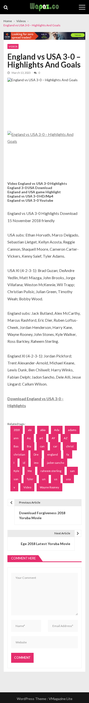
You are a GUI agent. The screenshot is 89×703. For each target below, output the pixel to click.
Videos (13, 46)
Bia (29, 446)
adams (72, 429)
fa (68, 454)
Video (27, 487)
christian (19, 454)
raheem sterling (51, 470)
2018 (17, 429)
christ (70, 446)
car (55, 446)
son (16, 479)
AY (53, 438)
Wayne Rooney (49, 487)
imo (36, 462)
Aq (29, 438)
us (55, 479)
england (52, 454)
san (72, 470)
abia (42, 429)
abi (30, 429)
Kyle (16, 470)
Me (30, 470)
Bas (16, 446)
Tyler (30, 479)
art (41, 438)
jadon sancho (55, 462)
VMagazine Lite (60, 699)
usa (68, 479)
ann (16, 438)
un (43, 479)
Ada (56, 429)
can (42, 446)
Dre (36, 454)
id (24, 462)
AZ (65, 438)
